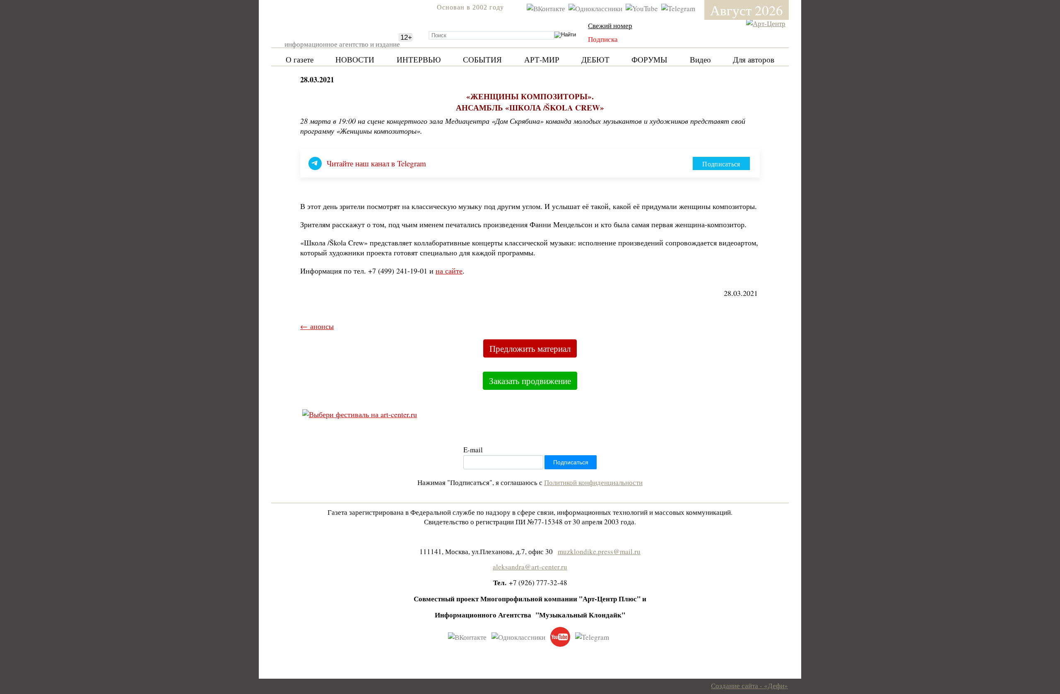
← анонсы (317, 326)
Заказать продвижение (530, 381)
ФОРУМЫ (649, 59)
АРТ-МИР (541, 59)
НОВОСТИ (354, 59)
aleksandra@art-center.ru (530, 567)
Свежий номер (610, 25)
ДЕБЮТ (595, 59)
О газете (299, 59)
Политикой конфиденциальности (593, 482)
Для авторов (753, 59)
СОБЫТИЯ (482, 59)
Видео (700, 59)
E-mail (473, 449)
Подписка (603, 39)
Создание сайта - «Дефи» (749, 685)
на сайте (449, 271)
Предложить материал (530, 348)
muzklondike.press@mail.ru (599, 551)
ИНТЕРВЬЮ (419, 59)
